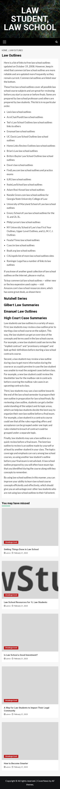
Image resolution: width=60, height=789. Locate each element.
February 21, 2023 (21, 553)
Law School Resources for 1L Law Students (25, 602)
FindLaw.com (13, 170)
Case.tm (11, 245)
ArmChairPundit (15, 117)
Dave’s (10, 165)
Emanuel (11, 131)
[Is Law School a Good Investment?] (30, 633)
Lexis (9, 111)
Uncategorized (11, 542)
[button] (4, 41)
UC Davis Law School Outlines (22, 136)
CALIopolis (12, 255)
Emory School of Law (17, 213)
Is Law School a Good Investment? (21, 655)
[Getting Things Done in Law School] (30, 527)
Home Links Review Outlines (21, 145)
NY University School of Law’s (22, 227)
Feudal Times (13, 240)
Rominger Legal (15, 261)
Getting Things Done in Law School (21, 549)
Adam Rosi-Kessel (16, 189)
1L (8, 216)
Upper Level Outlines (27, 231)
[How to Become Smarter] (30, 741)
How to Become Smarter (16, 763)
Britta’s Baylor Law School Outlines (24, 156)
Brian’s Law (12, 150)
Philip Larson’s (14, 222)
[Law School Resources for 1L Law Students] (30, 580)
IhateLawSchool (15, 184)
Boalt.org (11, 250)
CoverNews (43, 780)
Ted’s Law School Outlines (20, 122)
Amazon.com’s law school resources (22, 288)
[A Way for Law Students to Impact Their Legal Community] (30, 685)
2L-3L (17, 216)
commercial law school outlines (29, 70)
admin (8, 553)
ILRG (9, 179)
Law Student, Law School (30, 18)
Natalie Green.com (16, 194)
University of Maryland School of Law (26, 204)
